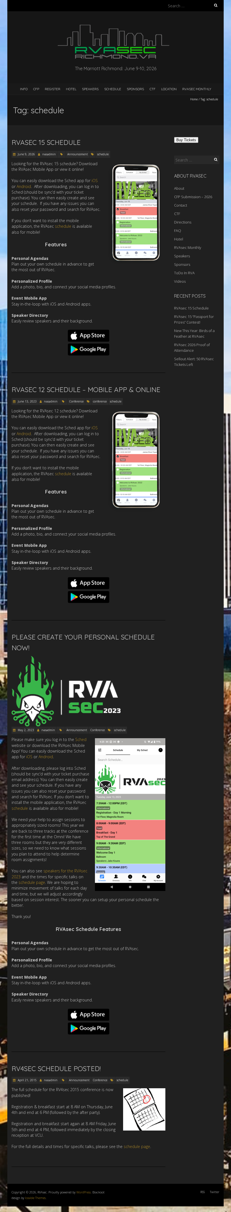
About (179, 188)
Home (194, 99)
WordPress (83, 1192)
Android (24, 186)
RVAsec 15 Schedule (46, 142)
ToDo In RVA (184, 272)
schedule (103, 154)
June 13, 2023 (27, 401)
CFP (36, 89)
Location (169, 89)
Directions (182, 222)
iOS (95, 180)
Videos (180, 281)
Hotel (71, 89)
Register (52, 89)
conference (100, 401)
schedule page (32, 882)
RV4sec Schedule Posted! (56, 1068)
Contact (180, 205)
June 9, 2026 (26, 154)
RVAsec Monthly (196, 89)
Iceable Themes (35, 1198)
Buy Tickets (186, 140)
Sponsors (135, 89)
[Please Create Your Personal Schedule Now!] (69, 658)
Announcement (77, 154)
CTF (153, 89)
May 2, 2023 (25, 730)
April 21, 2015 (27, 1080)
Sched (80, 739)
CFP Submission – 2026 (193, 196)
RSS (202, 1192)
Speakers (90, 89)
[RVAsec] (115, 25)
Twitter (214, 1192)
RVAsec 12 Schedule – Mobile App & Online (86, 389)
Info (24, 89)
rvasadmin (49, 154)
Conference (76, 401)
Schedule (112, 89)
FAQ (177, 230)
